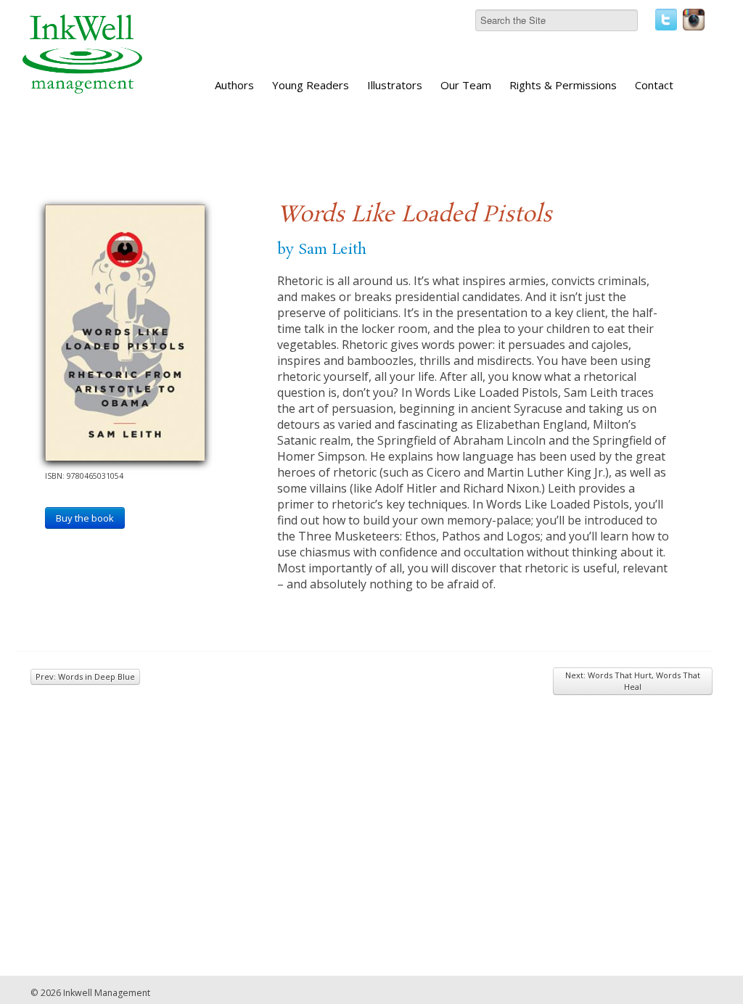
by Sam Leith (321, 249)
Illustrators (394, 85)
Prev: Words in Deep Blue (85, 676)
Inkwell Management (106, 993)
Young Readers (310, 85)
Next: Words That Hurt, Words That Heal (632, 681)
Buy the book (85, 517)
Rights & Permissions (563, 85)
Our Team (465, 85)
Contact (654, 85)
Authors (234, 85)
